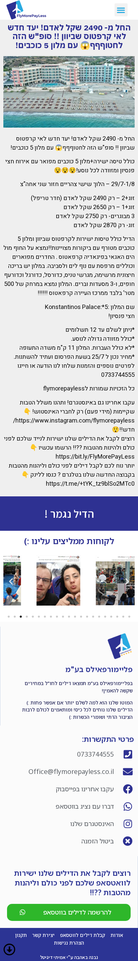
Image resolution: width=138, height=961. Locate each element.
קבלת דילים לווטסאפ (82, 935)
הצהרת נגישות (69, 943)
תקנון (21, 935)
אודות (117, 935)
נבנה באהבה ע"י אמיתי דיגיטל (69, 957)
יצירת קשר (43, 935)
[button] (121, 9)
